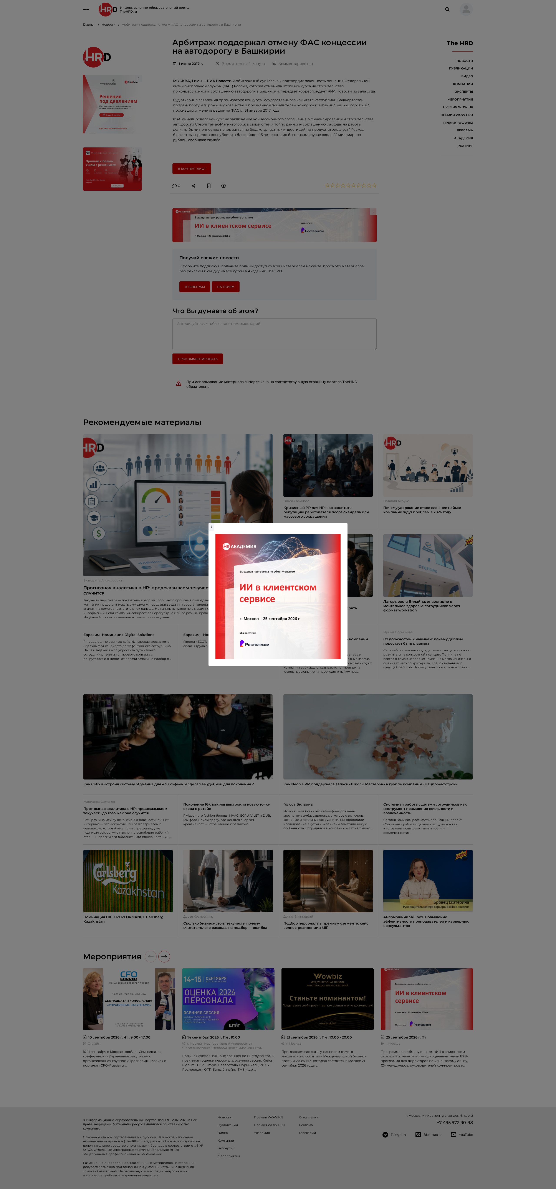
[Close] (343, 525)
